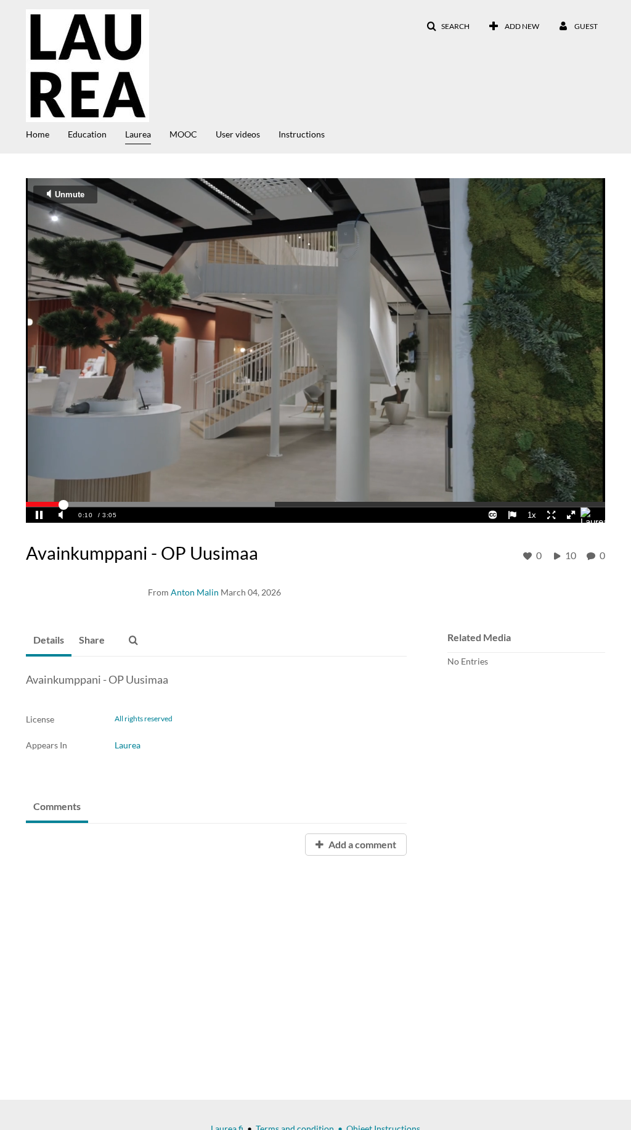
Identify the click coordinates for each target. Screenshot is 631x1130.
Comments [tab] (57, 806)
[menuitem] (47, 133)
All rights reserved (144, 719)
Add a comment (361, 844)
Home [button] (37, 134)
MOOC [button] (183, 134)
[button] (448, 26)
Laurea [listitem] (127, 745)
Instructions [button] (302, 134)
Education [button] (87, 134)
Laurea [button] (138, 134)
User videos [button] (238, 134)
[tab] (48, 640)
